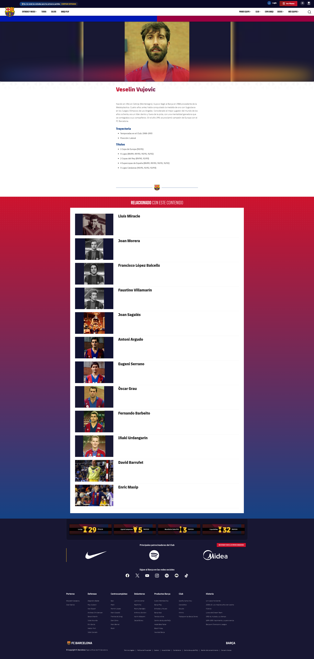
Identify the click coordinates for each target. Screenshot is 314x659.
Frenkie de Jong (116, 616)
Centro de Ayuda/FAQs (162, 620)
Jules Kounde (93, 620)
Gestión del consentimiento (209, 650)
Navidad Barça (159, 632)
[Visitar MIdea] (215, 555)
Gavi (112, 601)
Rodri (113, 628)
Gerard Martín (93, 616)
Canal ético (183, 605)
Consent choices (226, 650)
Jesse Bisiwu (138, 620)
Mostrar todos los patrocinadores (231, 545)
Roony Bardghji (139, 609)
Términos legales (129, 650)
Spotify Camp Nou (185, 601)
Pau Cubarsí (92, 605)
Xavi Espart (92, 609)
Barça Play (65, 12)
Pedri (113, 605)
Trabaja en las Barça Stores (188, 616)
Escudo (181, 609)
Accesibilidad (166, 650)
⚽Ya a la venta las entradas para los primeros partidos (49, 4)
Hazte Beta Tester (160, 624)
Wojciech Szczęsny (73, 601)
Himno (181, 613)
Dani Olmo (114, 620)
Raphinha (137, 605)
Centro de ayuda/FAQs (191, 650)
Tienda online (159, 616)
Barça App (158, 613)
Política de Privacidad (144, 650)
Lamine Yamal (139, 601)
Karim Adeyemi (139, 616)
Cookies (156, 650)
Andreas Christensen (95, 613)
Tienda (43, 12)
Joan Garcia (70, 605)
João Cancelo (92, 632)
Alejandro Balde (93, 601)
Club (257, 12)
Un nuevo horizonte (213, 601)
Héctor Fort (92, 628)
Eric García (91, 624)
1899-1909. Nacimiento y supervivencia (220, 620)
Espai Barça (269, 12)
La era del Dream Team (214, 613)
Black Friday (158, 628)
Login (273, 3)
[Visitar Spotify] (154, 555)
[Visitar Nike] (96, 555)
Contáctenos (177, 650)
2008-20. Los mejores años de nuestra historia (220, 607)
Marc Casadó (115, 613)
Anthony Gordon (140, 613)
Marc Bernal (115, 624)
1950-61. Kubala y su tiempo (216, 616)
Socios (279, 12)
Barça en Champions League (216, 624)
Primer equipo (244, 12)
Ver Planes (290, 3)
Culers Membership (161, 601)
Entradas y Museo (28, 12)
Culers (53, 12)
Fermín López (116, 609)
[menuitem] (309, 3)
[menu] (309, 3)
